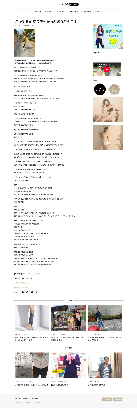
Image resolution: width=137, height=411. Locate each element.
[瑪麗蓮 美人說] (68, 4)
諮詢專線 (107, 399)
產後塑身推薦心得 (20, 283)
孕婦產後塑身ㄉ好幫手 (97, 384)
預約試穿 (118, 399)
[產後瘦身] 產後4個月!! (60, 384)
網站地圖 (35, 398)
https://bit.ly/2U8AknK (31, 274)
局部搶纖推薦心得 (20, 287)
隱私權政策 (26, 398)
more (94, 57)
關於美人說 (18, 398)
